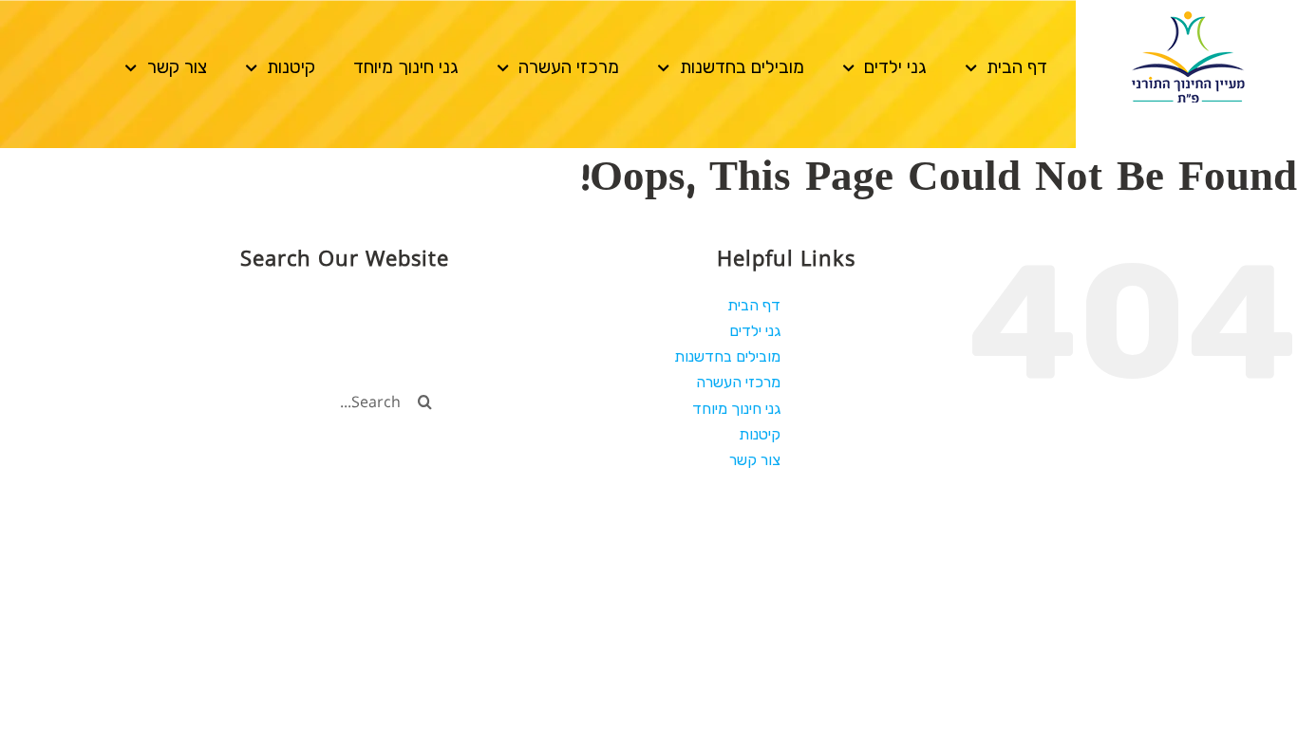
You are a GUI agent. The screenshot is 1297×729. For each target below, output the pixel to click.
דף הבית (1017, 67)
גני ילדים (895, 67)
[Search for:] (241, 400)
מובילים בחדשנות (742, 67)
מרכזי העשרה (568, 67)
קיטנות (291, 67)
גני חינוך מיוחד (406, 67)
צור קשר (177, 67)
